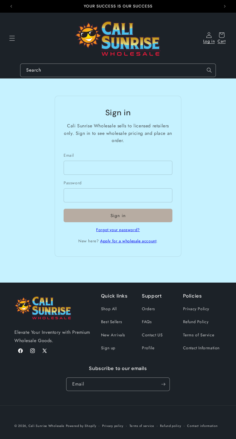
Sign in (118, 215)
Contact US (152, 335)
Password (73, 183)
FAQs (147, 322)
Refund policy (170, 425)
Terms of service (142, 425)
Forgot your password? (118, 230)
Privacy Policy (196, 309)
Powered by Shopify (81, 425)
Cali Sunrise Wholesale (46, 425)
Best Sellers (111, 322)
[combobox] (118, 70)
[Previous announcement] (11, 6)
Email (69, 155)
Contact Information (201, 348)
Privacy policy (112, 425)
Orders (148, 309)
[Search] (209, 70)
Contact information (202, 425)
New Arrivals (113, 335)
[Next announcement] (224, 6)
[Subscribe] (163, 384)
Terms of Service (198, 335)
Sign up (108, 348)
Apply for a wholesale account (128, 241)
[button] (12, 38)
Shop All (109, 309)
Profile (148, 348)
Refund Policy (196, 322)
